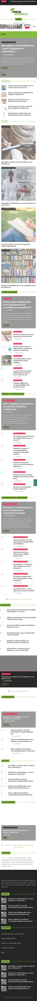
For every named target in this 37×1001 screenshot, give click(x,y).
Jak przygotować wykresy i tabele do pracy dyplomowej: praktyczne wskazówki (22, 348)
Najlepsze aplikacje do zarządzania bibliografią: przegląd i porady (21, 385)
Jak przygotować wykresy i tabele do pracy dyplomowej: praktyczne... (20, 107)
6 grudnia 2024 (18, 593)
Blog (3, 952)
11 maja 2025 (18, 456)
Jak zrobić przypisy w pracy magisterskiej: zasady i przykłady (22, 360)
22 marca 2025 (18, 468)
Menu (3, 34)
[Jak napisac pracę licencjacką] (18, 26)
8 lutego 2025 (18, 377)
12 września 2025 (8, 310)
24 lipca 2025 (18, 558)
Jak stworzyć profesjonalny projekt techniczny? (22, 488)
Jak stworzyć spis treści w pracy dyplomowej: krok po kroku (18, 100)
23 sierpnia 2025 (8, 412)
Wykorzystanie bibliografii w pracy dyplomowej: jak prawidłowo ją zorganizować (17, 304)
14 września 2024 (19, 491)
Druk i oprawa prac (8, 938)
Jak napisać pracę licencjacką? (8, 42)
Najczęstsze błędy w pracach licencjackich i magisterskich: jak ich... (15, 245)
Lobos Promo (5, 858)
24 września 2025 (19, 546)
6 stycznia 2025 (18, 481)
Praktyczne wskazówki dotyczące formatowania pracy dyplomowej (23, 464)
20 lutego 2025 (18, 582)
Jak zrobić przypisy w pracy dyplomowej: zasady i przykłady (23, 590)
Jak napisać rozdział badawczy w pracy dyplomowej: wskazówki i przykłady (18, 510)
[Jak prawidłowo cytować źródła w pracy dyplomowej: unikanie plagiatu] (18, 846)
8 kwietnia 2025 (18, 365)
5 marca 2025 (18, 570)
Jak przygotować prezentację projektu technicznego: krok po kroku (23, 476)
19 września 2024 (7, 680)
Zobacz (4, 67)
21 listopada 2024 (19, 389)
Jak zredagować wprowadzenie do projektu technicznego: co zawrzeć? (23, 438)
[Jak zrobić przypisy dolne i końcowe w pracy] (18, 599)
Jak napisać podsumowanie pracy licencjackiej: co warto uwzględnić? (23, 578)
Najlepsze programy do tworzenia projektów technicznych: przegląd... (21, 618)
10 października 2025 (8, 54)
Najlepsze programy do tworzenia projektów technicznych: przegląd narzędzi (21, 451)
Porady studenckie (6, 126)
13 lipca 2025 (18, 338)
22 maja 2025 (18, 442)
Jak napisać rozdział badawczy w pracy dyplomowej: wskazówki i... (17, 48)
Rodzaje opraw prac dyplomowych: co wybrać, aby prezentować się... (20, 86)
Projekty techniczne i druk (9, 400)
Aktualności (6, 81)
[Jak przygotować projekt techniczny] (18, 691)
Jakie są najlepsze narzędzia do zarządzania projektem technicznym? (18, 406)
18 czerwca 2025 (19, 352)
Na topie (4, 121)
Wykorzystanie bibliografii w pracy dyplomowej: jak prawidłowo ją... (22, 740)
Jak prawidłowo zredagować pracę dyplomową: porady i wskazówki (22, 566)
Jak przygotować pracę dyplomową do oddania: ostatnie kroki (20, 93)
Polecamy (4, 1)
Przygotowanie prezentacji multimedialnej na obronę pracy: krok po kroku (22, 373)
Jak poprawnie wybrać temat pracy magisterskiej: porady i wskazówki (19, 114)
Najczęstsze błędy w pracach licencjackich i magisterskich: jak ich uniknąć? (23, 542)
